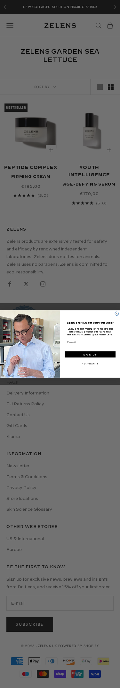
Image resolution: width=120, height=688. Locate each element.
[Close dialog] (117, 314)
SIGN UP (90, 354)
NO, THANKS (90, 364)
